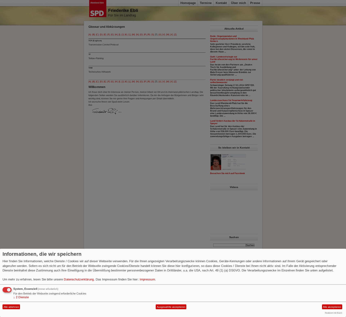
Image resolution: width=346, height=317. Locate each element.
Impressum (147, 279)
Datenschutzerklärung (79, 279)
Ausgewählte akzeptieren (171, 306)
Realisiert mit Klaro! (333, 313)
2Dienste (21, 297)
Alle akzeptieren (332, 306)
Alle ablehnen (11, 306)
